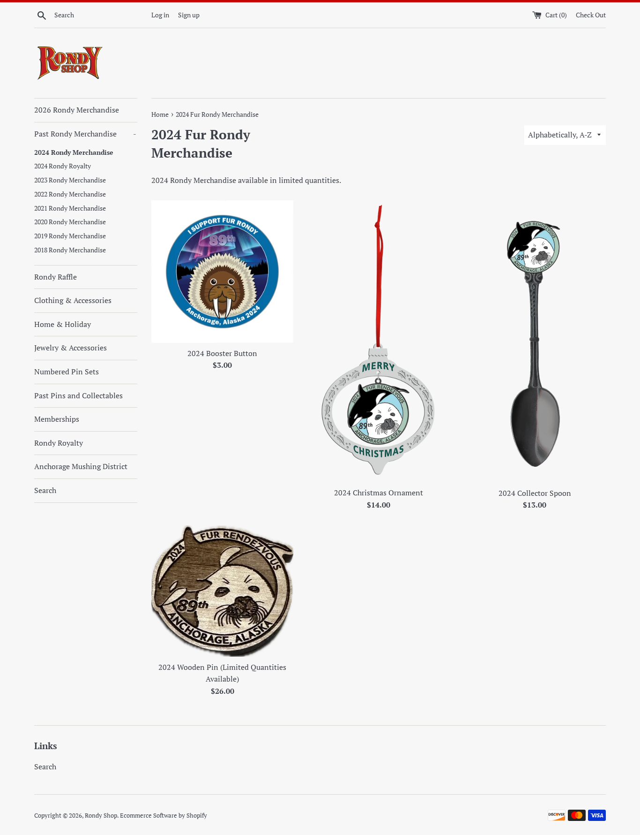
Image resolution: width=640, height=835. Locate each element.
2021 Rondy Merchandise (70, 208)
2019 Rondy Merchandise (70, 236)
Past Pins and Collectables (78, 395)
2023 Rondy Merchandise (70, 180)
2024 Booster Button (222, 353)
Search (45, 490)
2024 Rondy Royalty (62, 166)
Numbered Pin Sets (66, 371)
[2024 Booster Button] (222, 271)
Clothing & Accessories (73, 300)
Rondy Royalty (58, 443)
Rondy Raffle (55, 277)
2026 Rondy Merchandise (76, 110)
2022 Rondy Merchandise (70, 194)
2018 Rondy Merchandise (70, 250)
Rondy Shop (101, 816)
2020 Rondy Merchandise (70, 222)
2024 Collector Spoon (535, 493)
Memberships (56, 419)
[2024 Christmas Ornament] (379, 341)
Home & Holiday (62, 324)
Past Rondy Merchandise (85, 134)
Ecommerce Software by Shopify (163, 816)
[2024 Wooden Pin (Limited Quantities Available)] (222, 591)
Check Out (591, 14)
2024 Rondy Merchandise (73, 152)
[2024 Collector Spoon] (535, 341)
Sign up (189, 14)
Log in (160, 14)
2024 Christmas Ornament (378, 492)
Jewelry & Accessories (70, 347)
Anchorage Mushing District (80, 466)
